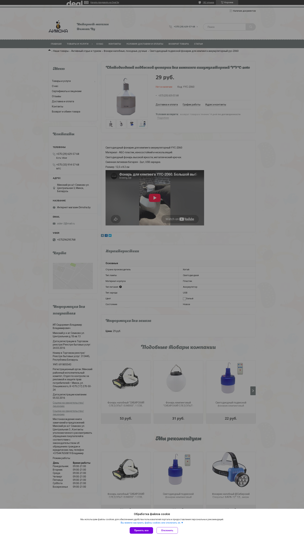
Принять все (141, 530)
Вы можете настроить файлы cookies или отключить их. (151, 522)
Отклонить (167, 530)
